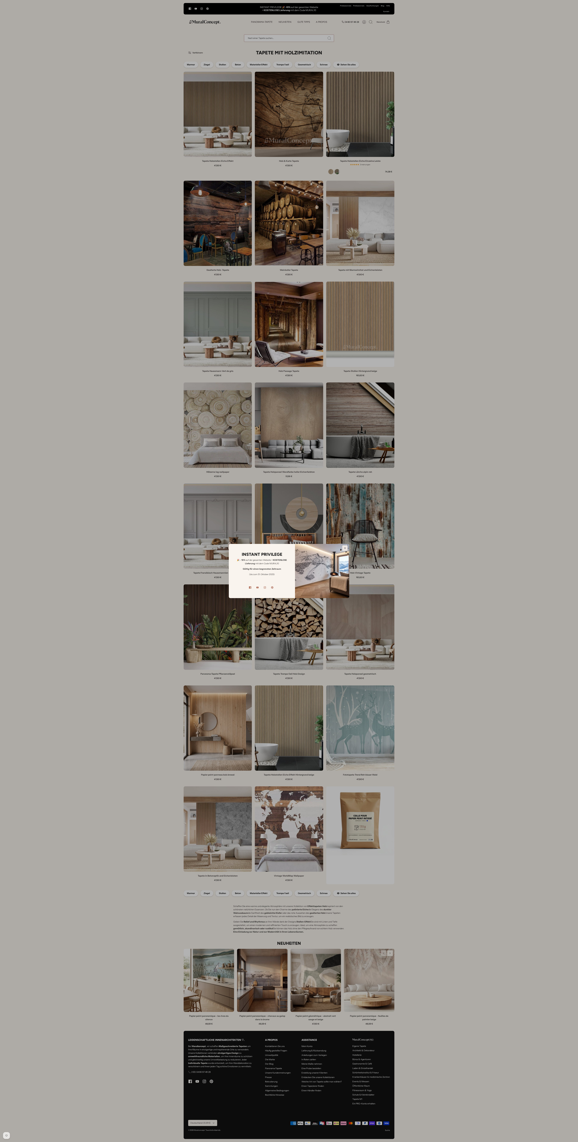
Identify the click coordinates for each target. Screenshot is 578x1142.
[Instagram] (265, 587)
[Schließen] (345, 548)
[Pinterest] (272, 587)
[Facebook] (250, 587)
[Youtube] (257, 587)
